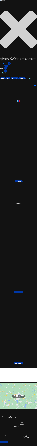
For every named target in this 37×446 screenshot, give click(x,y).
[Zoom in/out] (1, 444)
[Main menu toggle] (35, 85)
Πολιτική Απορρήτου (5, 81)
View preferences (14, 78)
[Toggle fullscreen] (4, 444)
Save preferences (22, 78)
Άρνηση (8, 78)
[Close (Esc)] (10, 444)
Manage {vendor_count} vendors (6, 74)
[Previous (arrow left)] (1, 445)
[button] (18, 29)
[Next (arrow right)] (4, 445)
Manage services (4, 73)
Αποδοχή (2, 78)
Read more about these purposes (6, 75)
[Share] (7, 444)
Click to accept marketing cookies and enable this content (18, 396)
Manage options (4, 72)
